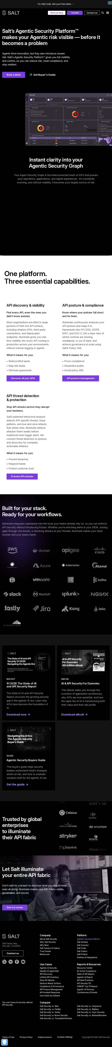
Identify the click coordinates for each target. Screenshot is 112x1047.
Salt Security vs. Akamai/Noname (91, 1015)
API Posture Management (51, 989)
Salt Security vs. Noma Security (54, 1015)
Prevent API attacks (22, 476)
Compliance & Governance (52, 986)
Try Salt (75, 13)
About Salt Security (48, 939)
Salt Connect (83, 945)
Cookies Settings (65, 1037)
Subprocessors (45, 1037)
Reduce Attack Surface (50, 983)
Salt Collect (82, 951)
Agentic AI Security (48, 968)
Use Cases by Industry (50, 995)
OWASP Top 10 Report (87, 986)
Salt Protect (82, 954)
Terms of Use (8, 1037)
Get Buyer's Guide (44, 74)
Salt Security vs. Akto (49, 1006)
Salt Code (81, 948)
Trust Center (45, 951)
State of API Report (85, 974)
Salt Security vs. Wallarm (88, 1009)
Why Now (44, 945)
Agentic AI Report (85, 977)
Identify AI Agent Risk (49, 971)
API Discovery (46, 974)
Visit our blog (56, 13)
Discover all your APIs (23, 378)
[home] (11, 12)
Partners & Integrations (87, 957)
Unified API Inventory (49, 977)
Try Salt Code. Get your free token (54, 4)
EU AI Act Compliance (86, 971)
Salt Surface (82, 942)
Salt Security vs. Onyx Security (90, 1012)
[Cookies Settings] (4, 1042)
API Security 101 (84, 983)
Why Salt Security (48, 942)
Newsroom (45, 954)
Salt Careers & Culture (50, 948)
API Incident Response (50, 992)
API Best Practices (85, 980)
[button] (102, 13)
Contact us (92, 13)
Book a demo (14, 74)
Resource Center (84, 968)
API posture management (81, 378)
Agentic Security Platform (88, 939)
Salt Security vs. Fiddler (50, 1009)
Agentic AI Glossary (85, 989)
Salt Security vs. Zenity (50, 1012)
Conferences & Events (87, 992)
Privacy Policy (26, 1037)
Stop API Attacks (47, 980)
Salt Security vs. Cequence (89, 1006)
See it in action (15, 907)
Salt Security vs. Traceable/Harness (56, 1018)
